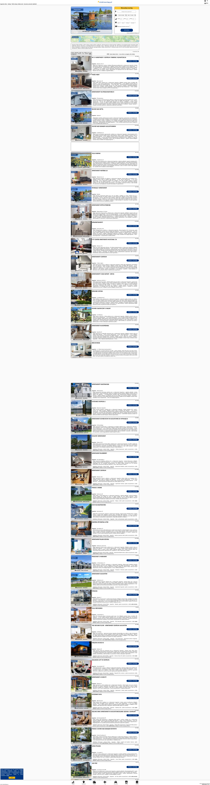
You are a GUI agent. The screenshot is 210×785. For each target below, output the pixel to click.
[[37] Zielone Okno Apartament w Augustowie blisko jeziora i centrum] (81, 718)
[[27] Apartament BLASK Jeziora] (81, 546)
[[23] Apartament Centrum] (81, 477)
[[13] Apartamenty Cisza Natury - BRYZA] (81, 281)
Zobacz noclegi (132, 61)
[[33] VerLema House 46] (81, 649)
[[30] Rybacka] (81, 598)
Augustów (73, 58)
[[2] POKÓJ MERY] (81, 81)
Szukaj (126, 30)
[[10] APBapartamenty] (81, 229)
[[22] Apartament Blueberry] (81, 460)
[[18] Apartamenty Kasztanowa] (81, 391)
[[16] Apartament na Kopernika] (81, 332)
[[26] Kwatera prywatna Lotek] (81, 529)
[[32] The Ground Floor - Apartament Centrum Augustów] (81, 632)
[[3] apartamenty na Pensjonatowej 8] (81, 99)
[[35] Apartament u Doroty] (81, 684)
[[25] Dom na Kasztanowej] (81, 512)
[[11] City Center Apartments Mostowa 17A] (81, 246)
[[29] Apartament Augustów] (81, 580)
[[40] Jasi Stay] (81, 770)
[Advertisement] (105, 370)
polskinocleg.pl (105, 2)
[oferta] (75, 71)
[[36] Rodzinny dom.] (81, 701)
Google (21, 769)
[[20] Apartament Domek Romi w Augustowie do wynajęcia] (81, 425)
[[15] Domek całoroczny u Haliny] (81, 315)
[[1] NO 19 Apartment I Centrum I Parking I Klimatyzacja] (81, 64)
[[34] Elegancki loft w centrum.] (81, 667)
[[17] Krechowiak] (81, 350)
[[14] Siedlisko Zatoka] (81, 298)
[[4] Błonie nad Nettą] (81, 116)
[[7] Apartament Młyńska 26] (81, 177)
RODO (8, 775)
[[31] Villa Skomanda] (81, 615)
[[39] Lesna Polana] (81, 753)
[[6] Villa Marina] (81, 160)
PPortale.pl (6, 784)
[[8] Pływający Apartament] (81, 195)
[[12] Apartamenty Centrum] (81, 263)
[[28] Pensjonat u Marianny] (81, 563)
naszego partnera (110, 450)
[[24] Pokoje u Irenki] (81, 494)
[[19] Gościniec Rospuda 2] (81, 408)
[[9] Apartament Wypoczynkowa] (81, 212)
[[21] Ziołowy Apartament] (81, 443)
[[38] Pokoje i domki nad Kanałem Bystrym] (81, 735)
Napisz (208, 784)
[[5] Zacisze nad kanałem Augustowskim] (81, 133)
